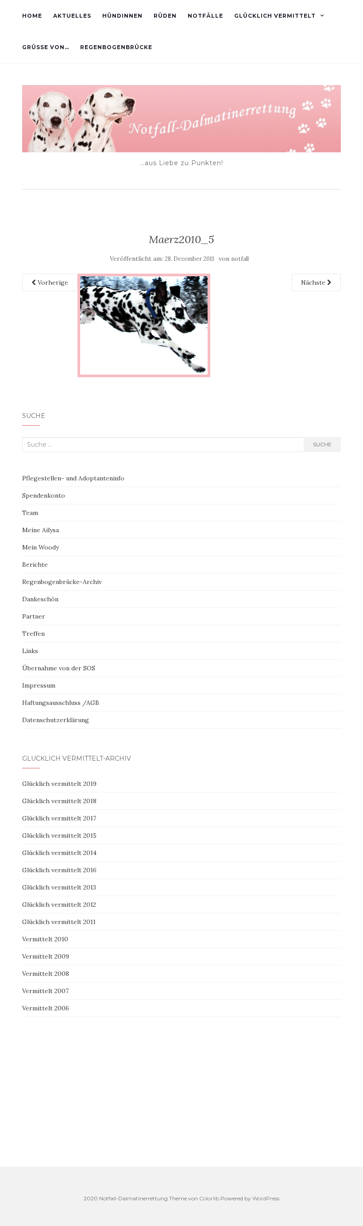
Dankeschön (40, 599)
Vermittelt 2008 (45, 974)
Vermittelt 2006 (45, 1008)
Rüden (165, 15)
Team (30, 513)
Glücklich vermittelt (275, 15)
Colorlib (209, 1198)
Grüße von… (45, 47)
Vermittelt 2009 (45, 956)
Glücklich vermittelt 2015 (59, 835)
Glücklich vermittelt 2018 (59, 801)
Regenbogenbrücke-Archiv (62, 582)
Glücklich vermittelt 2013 (59, 887)
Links (30, 651)
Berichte (35, 565)
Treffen (33, 634)
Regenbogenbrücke (116, 47)
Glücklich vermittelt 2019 (59, 784)
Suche (322, 444)
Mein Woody (40, 547)
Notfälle (205, 15)
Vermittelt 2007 (45, 991)
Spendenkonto (43, 495)
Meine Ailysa (40, 530)
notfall (240, 259)
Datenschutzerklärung (55, 720)
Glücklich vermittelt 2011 (59, 922)
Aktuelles (72, 15)
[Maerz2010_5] (143, 325)
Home (32, 15)
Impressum (38, 685)
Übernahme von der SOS (58, 668)
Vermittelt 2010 (45, 939)
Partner (33, 616)
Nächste (314, 282)
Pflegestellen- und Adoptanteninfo (73, 478)
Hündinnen (122, 15)
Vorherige (52, 282)
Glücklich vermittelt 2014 (59, 853)
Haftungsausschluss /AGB (60, 703)
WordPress (265, 1198)
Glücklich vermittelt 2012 (59, 905)
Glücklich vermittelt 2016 (59, 870)
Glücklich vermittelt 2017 (59, 818)
